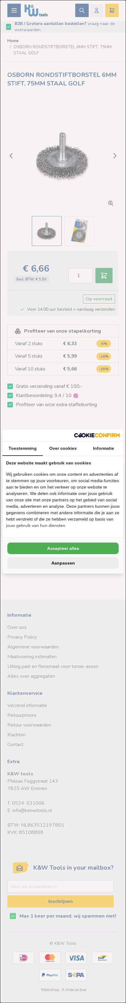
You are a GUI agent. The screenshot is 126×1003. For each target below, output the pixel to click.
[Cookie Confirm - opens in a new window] (97, 435)
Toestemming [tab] (23, 448)
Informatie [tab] (103, 448)
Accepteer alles (63, 548)
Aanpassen (63, 563)
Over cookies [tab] (63, 448)
